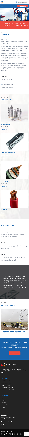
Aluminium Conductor (6, 380)
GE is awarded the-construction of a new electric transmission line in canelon (13, 332)
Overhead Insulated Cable (9, 152)
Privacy (12, 431)
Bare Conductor (5, 124)
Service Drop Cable (6, 385)
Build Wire (4, 209)
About (3, 400)
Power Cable (4, 181)
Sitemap (15, 431)
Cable (18, 431)
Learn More (3, 129)
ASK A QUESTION (14, 353)
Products (4, 402)
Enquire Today (22, 6)
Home (3, 398)
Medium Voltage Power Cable (8, 390)
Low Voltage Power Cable (7, 387)
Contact (3, 407)
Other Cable (4, 405)
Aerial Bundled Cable (6, 383)
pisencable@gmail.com (22, 2)
